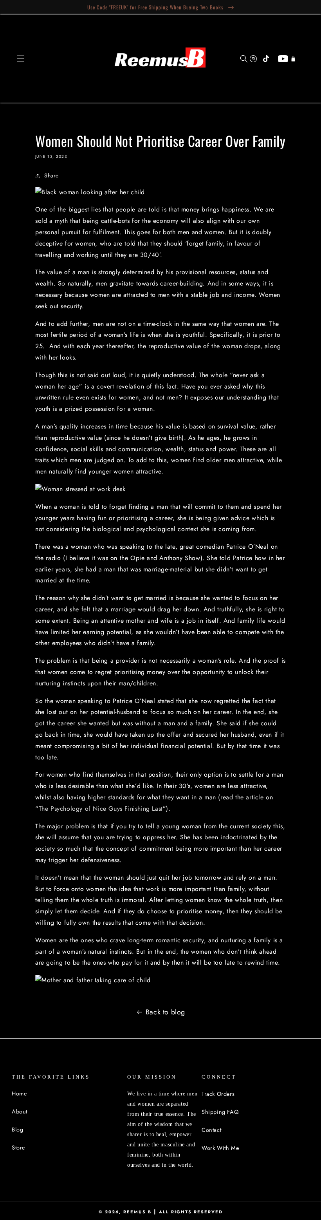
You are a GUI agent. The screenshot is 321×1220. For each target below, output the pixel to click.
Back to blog (165, 1012)
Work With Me (220, 1148)
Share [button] (51, 175)
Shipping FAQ (220, 1112)
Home (19, 1093)
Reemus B (137, 1212)
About (19, 1111)
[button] (21, 58)
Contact (211, 1130)
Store (18, 1147)
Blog (17, 1129)
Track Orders (218, 1094)
